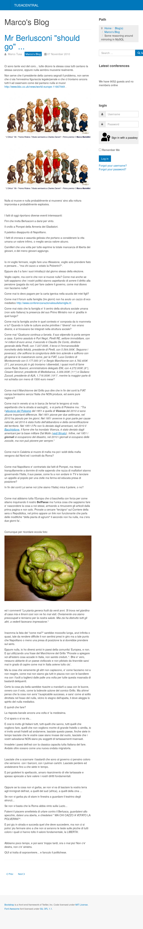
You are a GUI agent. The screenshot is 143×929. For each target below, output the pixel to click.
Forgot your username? (113, 165)
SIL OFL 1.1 (46, 908)
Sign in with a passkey (125, 137)
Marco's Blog (112, 32)
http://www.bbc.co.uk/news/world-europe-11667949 (34, 86)
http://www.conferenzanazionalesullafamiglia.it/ (43, 303)
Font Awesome (12, 908)
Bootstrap (9, 904)
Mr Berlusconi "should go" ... (42, 42)
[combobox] (117, 53)
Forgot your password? (112, 169)
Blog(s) (119, 28)
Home (108, 28)
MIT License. (81, 904)
